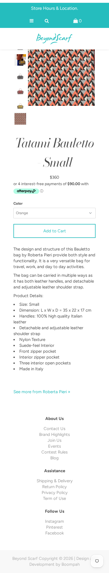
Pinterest (54, 527)
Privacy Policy (55, 492)
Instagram (54, 521)
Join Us (54, 440)
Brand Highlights (54, 434)
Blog (54, 457)
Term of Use (54, 498)
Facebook (54, 533)
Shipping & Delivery (55, 480)
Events (54, 446)
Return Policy (54, 486)
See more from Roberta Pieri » (41, 391)
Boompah (70, 564)
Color (18, 203)
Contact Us (54, 428)
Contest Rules (54, 452)
